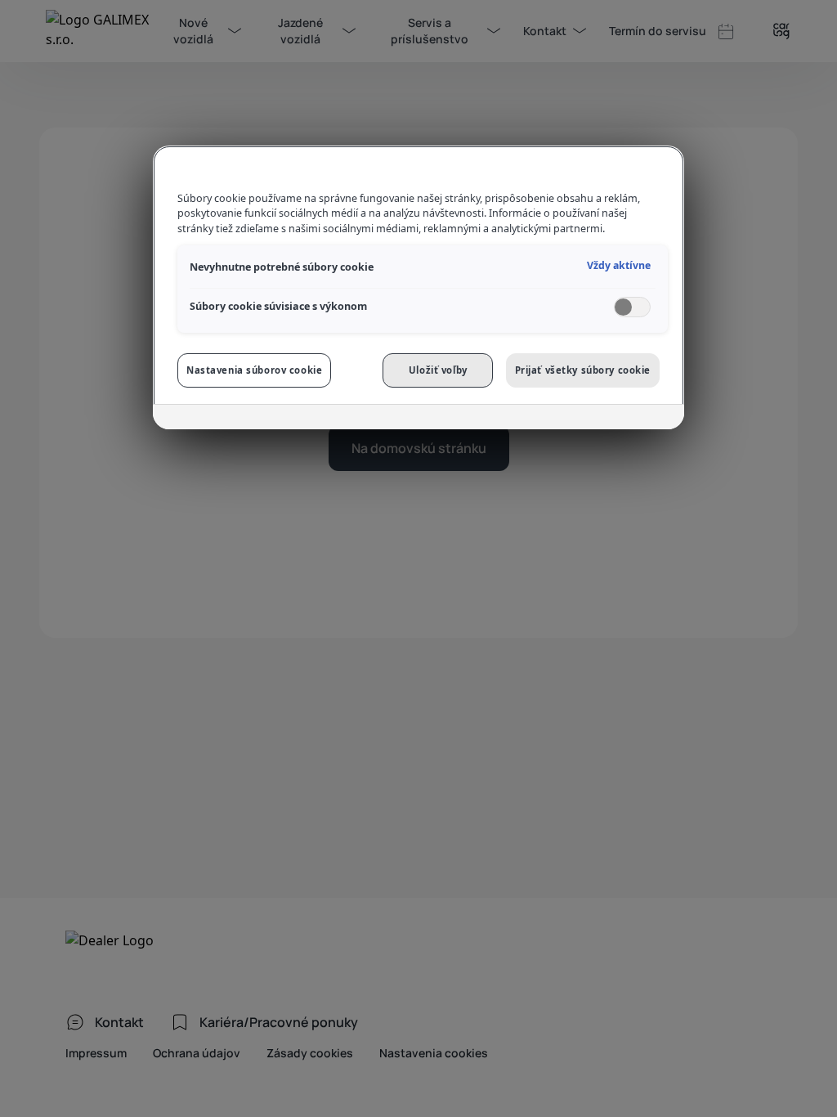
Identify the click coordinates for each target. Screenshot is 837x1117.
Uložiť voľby (438, 370)
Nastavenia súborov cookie (254, 370)
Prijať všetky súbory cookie (583, 370)
